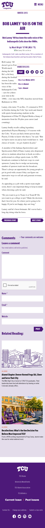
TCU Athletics (22, 493)
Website (5, 316)
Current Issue (13, 500)
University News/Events (22, 482)
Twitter (19, 517)
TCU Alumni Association (22, 487)
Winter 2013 (22, 13)
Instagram (24, 517)
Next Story (36, 220)
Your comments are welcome (32, 237)
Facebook (14, 517)
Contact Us (6, 510)
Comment (5, 252)
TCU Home (22, 476)
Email (4, 305)
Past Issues (32, 500)
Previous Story (10, 220)
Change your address (20, 510)
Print (21, 72)
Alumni (26, 84)
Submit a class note (36, 510)
